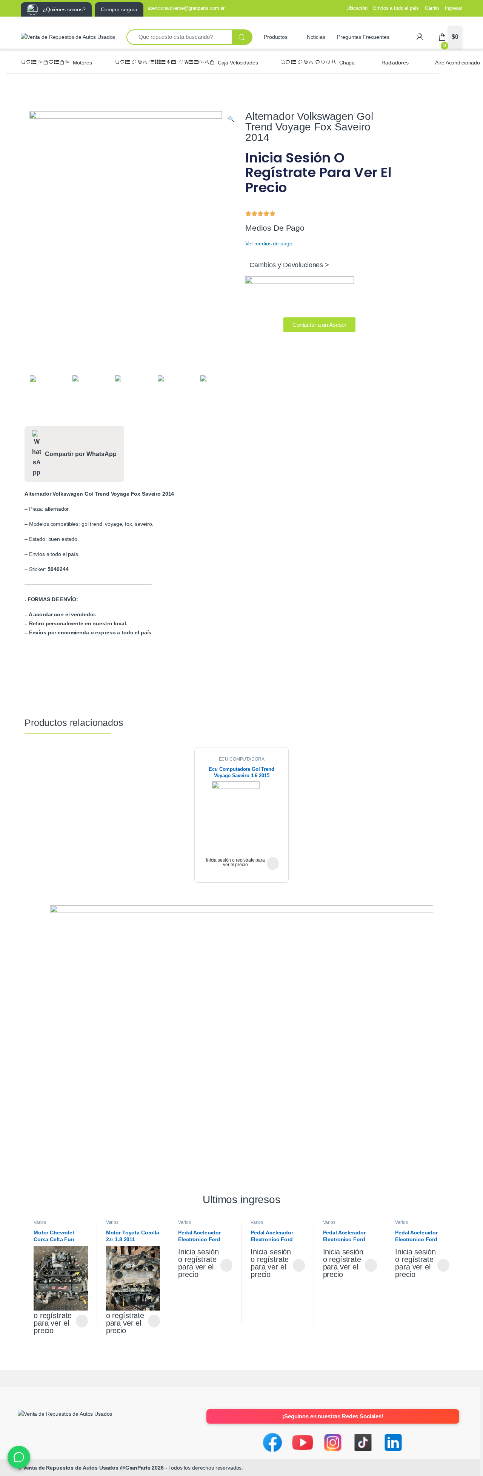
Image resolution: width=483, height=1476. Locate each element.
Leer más (273, 863)
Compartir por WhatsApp (81, 454)
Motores (82, 63)
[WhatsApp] (19, 1457)
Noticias (316, 37)
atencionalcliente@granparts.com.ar (186, 8)
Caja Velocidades (238, 63)
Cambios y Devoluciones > (289, 265)
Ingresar (453, 8)
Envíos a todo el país (396, 8)
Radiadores (395, 63)
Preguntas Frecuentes (363, 37)
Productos (276, 37)
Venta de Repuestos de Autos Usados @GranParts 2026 (93, 1468)
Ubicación (357, 8)
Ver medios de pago (268, 243)
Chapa (347, 63)
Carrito (432, 8)
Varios (40, 1222)
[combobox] (179, 37)
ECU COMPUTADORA (242, 759)
